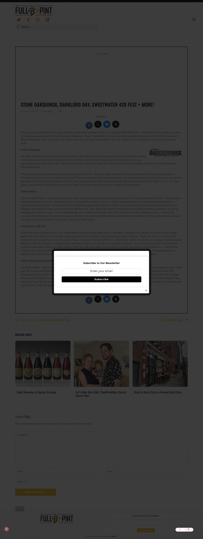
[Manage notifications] (6, 529)
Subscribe (101, 279)
